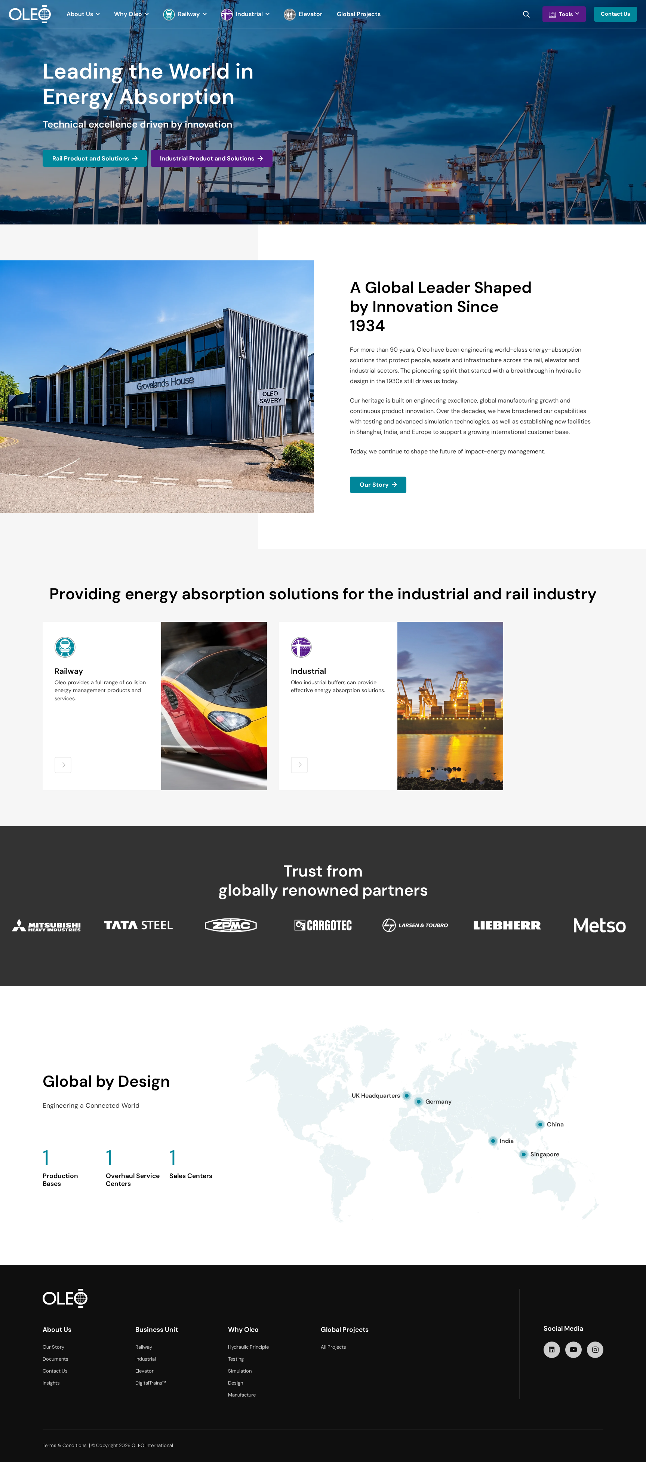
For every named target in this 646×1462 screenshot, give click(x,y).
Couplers (71, 732)
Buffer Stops (75, 765)
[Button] (63, 765)
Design (235, 1383)
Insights (51, 1383)
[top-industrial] (450, 706)
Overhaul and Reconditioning (95, 776)
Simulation (240, 1371)
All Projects (333, 1347)
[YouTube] (573, 1350)
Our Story (53, 1347)
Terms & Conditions (65, 1445)
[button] (96, 14)
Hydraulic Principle (248, 1347)
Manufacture (242, 1395)
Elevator (144, 1371)
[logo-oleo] (30, 14)
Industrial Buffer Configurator (332, 738)
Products (307, 716)
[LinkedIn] (552, 1350)
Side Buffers (74, 754)
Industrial (145, 1359)
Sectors (305, 705)
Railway (143, 1347)
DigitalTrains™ (150, 1383)
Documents (55, 1359)
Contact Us (55, 1371)
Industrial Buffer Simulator (328, 727)
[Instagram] (595, 1350)
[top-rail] (214, 706)
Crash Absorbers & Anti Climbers (101, 743)
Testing (236, 1359)
